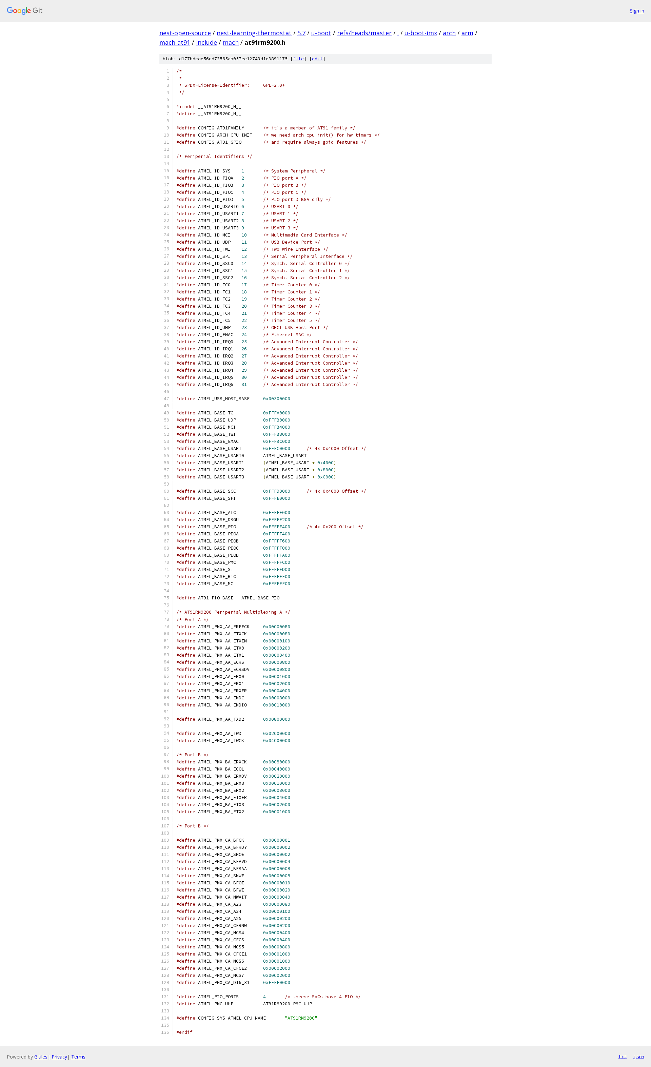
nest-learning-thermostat (254, 33)
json (638, 1056)
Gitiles (40, 1056)
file (298, 59)
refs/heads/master (364, 33)
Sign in (637, 10)
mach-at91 (174, 42)
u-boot (321, 33)
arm (467, 33)
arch (449, 33)
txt (622, 1056)
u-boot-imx (421, 33)
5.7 (301, 33)
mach (231, 42)
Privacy (59, 1056)
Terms (78, 1056)
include (206, 42)
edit (317, 59)
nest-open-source (185, 33)
